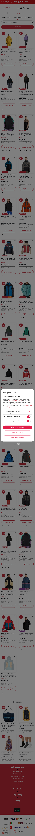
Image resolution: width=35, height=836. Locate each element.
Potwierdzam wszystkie (17, 427)
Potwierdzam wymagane (17, 437)
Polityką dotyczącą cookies (15, 400)
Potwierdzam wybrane (17, 432)
